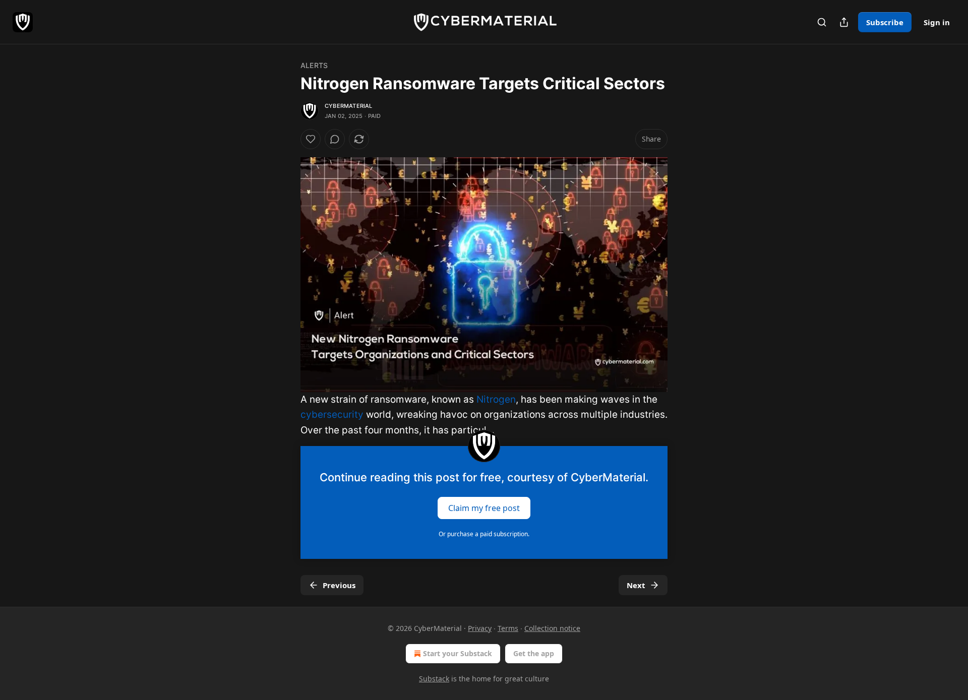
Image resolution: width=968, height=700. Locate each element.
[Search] (822, 22)
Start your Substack (457, 653)
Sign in (937, 22)
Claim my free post (484, 508)
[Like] (310, 139)
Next (636, 585)
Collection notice (552, 628)
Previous (339, 585)
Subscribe (884, 22)
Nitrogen (496, 399)
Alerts (314, 65)
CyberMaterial (349, 105)
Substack (434, 678)
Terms (508, 628)
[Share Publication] (844, 22)
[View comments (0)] (335, 139)
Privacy (480, 628)
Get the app (533, 653)
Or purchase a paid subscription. (484, 534)
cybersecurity (332, 414)
